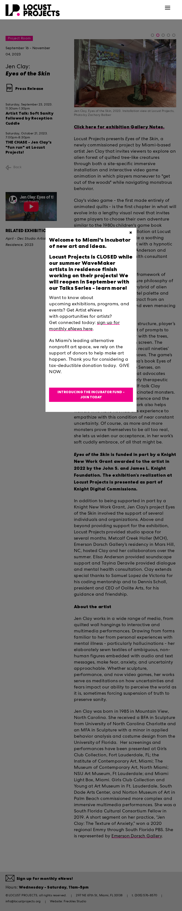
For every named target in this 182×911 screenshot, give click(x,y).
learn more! (111, 288)
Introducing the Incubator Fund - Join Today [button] (91, 394)
